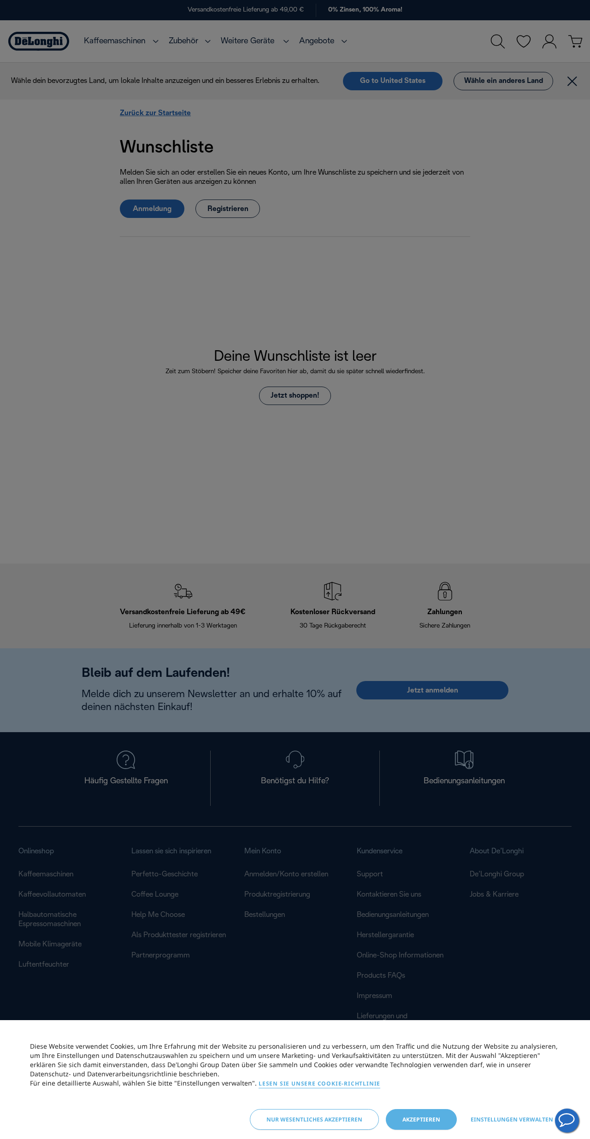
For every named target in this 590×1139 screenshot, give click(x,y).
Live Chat (567, 1120)
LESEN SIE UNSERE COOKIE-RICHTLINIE (319, 1083)
